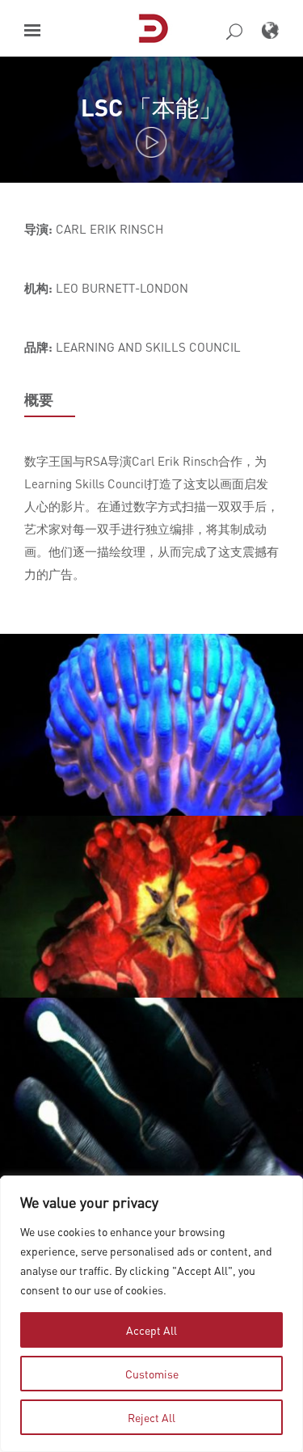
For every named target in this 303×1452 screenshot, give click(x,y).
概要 (38, 399)
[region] (151, 1314)
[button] (32, 30)
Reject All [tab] (151, 1417)
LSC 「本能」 (151, 107)
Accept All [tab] (151, 1330)
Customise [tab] (152, 1373)
